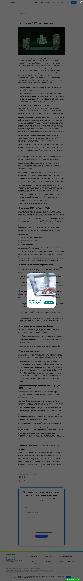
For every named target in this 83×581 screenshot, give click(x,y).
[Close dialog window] (81, 2)
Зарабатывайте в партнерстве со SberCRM (35, 302)
